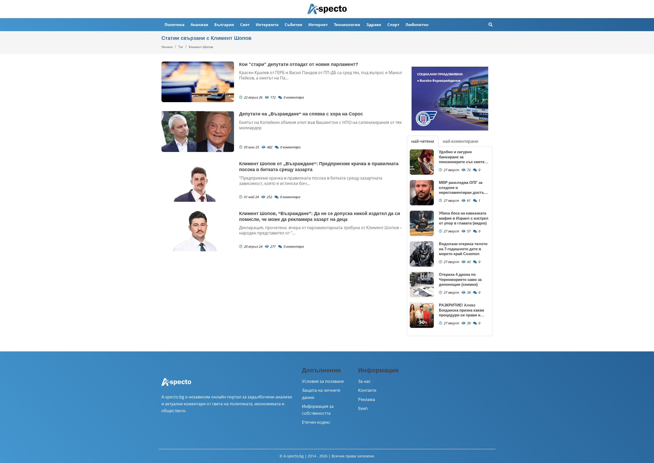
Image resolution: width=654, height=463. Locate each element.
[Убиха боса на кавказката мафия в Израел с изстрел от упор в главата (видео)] (422, 223)
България (224, 24)
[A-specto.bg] (327, 9)
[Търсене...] (490, 24)
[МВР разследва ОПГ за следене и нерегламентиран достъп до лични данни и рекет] (422, 192)
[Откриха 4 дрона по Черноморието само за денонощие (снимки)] (422, 284)
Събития (293, 24)
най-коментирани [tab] (460, 141)
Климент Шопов (201, 47)
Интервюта (267, 24)
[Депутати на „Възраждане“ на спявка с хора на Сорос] (197, 131)
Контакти (367, 390)
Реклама (366, 399)
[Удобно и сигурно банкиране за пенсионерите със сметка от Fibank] (422, 162)
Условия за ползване (323, 381)
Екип (363, 408)
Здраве (373, 24)
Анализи (199, 24)
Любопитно (416, 24)
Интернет (318, 24)
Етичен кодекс (316, 422)
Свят (245, 24)
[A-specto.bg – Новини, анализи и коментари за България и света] (176, 385)
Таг (180, 47)
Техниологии (347, 24)
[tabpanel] (449, 241)
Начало (167, 47)
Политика (174, 24)
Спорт (393, 24)
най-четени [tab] (422, 141)
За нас (364, 381)
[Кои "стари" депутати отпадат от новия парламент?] (197, 82)
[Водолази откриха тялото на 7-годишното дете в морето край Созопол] (422, 254)
